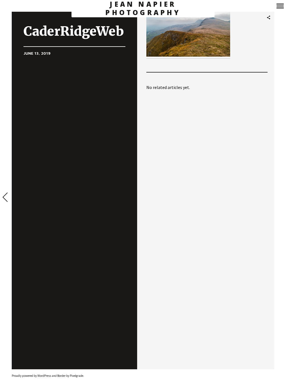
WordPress (44, 376)
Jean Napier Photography (142, 8)
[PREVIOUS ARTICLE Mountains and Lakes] (6, 198)
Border (61, 376)
